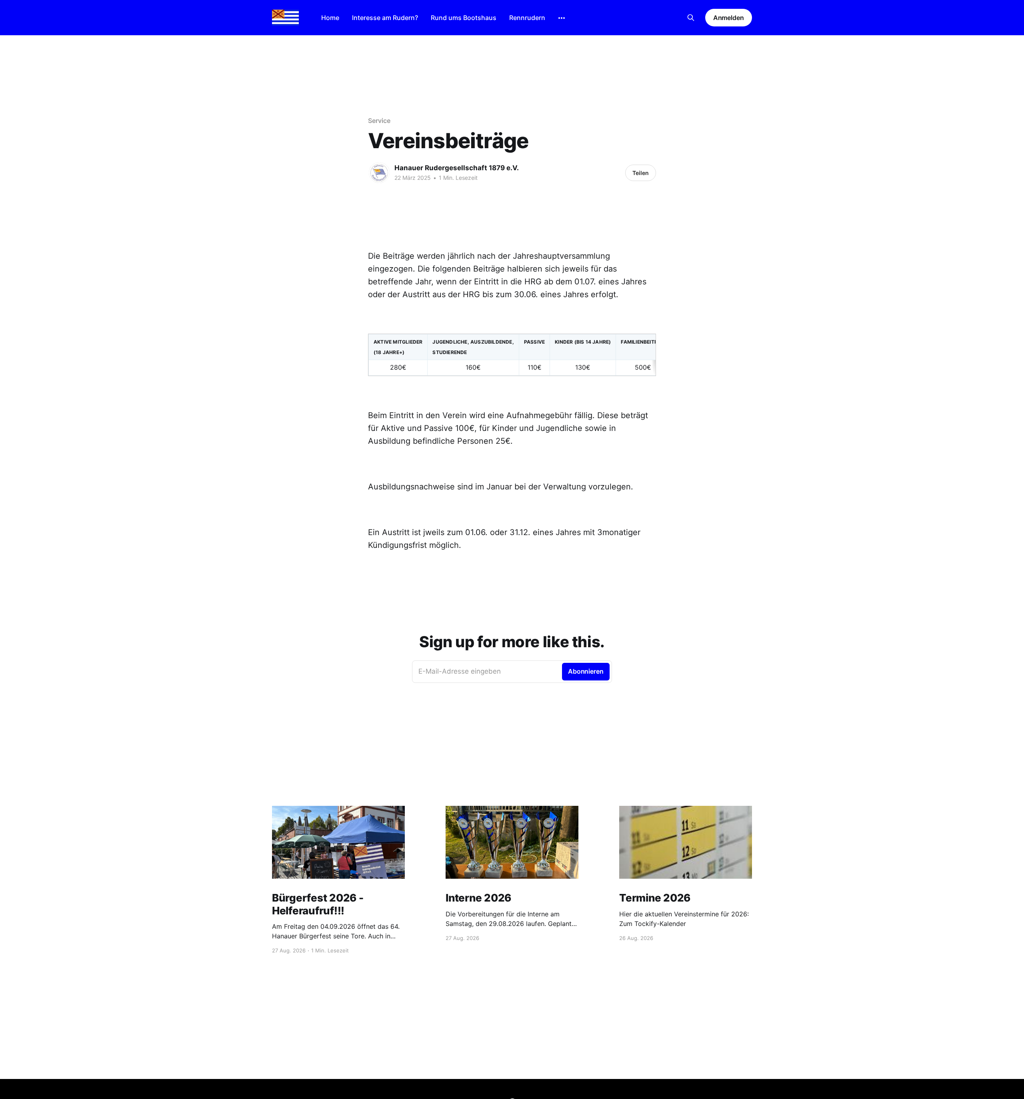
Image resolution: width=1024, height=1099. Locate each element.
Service (379, 121)
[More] (562, 18)
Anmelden (728, 18)
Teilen (640, 172)
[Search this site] (690, 17)
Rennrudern (527, 18)
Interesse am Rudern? (385, 18)
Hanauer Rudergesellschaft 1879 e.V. (456, 168)
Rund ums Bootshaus (463, 18)
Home (330, 18)
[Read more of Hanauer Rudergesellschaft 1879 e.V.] (379, 172)
